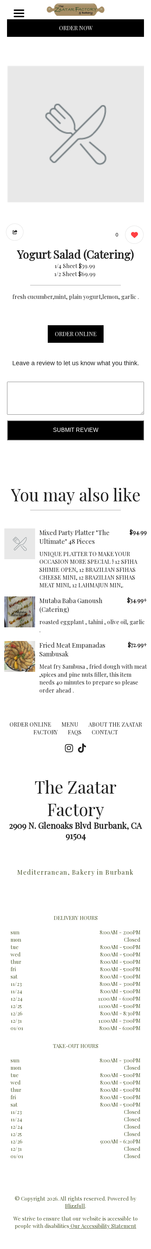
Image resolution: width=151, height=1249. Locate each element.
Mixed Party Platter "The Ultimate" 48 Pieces (74, 537)
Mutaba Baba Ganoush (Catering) (71, 605)
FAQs (74, 732)
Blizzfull (75, 1205)
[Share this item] (15, 232)
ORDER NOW (75, 28)
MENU (69, 724)
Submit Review (75, 430)
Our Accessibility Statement (102, 1225)
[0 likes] (132, 235)
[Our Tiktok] (82, 748)
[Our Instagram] (69, 748)
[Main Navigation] (19, 13)
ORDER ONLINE (76, 334)
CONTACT (105, 732)
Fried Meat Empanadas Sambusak (72, 649)
